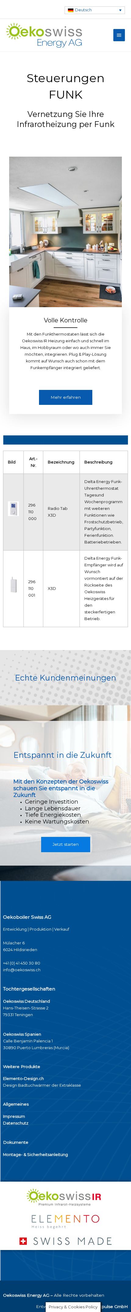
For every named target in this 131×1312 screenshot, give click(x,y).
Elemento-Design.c (22, 1078)
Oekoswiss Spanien (22, 1034)
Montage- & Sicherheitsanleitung (35, 1154)
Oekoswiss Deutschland (26, 1001)
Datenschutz (15, 1123)
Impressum (14, 1116)
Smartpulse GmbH (109, 1306)
